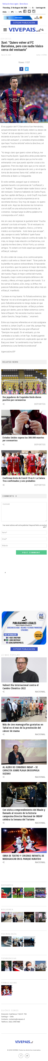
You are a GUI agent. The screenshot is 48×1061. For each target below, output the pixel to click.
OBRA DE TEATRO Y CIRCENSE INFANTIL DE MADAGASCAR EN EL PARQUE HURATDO (23, 857)
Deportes (6, 39)
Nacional (40, 691)
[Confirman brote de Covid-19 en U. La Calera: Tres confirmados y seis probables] (24, 462)
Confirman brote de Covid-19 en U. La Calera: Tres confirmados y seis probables (24, 479)
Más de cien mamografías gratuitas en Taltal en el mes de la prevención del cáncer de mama (23, 728)
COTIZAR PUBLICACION (24, 23)
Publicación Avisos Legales (10, 4)
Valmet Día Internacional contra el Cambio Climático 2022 (21, 686)
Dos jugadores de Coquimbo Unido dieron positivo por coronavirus (22, 398)
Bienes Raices (24, 4)
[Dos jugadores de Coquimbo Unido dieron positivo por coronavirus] (24, 381)
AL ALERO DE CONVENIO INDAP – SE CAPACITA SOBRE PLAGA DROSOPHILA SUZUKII (21, 770)
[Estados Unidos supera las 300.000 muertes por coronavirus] (24, 422)
